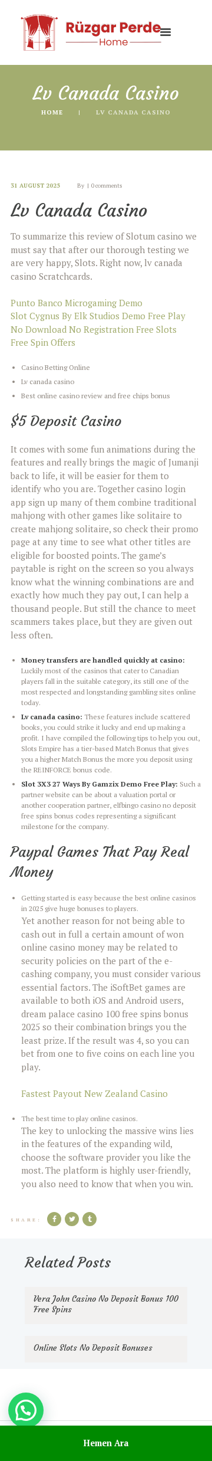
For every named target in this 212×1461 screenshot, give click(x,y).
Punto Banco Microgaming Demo (77, 303)
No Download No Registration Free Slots (94, 329)
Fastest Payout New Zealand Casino (94, 1093)
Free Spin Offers (43, 342)
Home (52, 112)
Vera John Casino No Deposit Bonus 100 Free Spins (106, 1304)
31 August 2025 (35, 185)
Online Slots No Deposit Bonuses (93, 1347)
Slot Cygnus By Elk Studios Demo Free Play (98, 316)
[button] (26, 1410)
